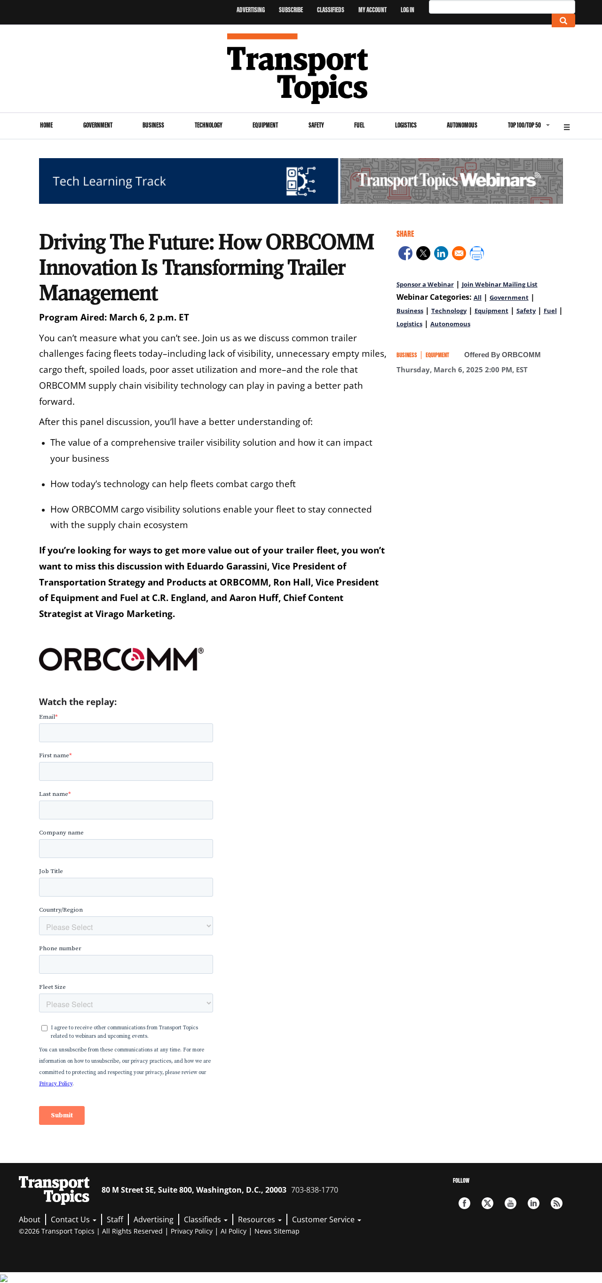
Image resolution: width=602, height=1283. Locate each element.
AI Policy (233, 1231)
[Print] (477, 254)
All (478, 297)
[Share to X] (423, 254)
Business (153, 124)
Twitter (487, 1203)
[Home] (301, 68)
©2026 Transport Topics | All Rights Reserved (91, 1231)
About (29, 1219)
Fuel (359, 124)
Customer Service (324, 1219)
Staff (115, 1219)
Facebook (464, 1203)
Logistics (406, 124)
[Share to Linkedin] (441, 254)
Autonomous (462, 124)
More (566, 126)
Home (46, 124)
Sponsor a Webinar (425, 284)
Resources (257, 1219)
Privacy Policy (192, 1231)
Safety (316, 124)
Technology (208, 124)
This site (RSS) (556, 1203)
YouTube (510, 1203)
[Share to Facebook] (405, 254)
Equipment (265, 124)
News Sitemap (277, 1231)
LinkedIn (533, 1203)
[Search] (563, 20)
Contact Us (71, 1219)
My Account (372, 9)
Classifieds (330, 9)
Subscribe (291, 9)
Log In (407, 9)
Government (97, 124)
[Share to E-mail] (459, 254)
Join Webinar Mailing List (500, 284)
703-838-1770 (314, 1190)
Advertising (251, 9)
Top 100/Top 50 (524, 124)
